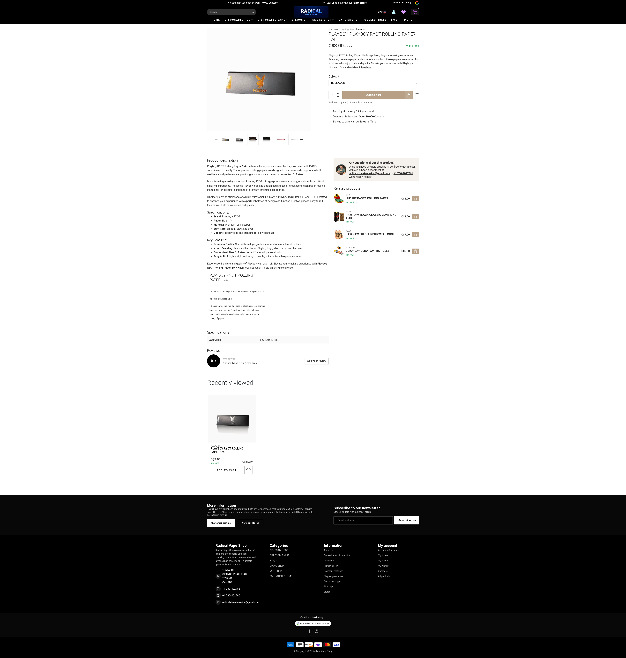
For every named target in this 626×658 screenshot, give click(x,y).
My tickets (383, 560)
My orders (383, 555)
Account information (388, 550)
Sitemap (328, 586)
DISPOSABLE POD (238, 20)
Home (215, 20)
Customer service (221, 523)
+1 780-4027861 (403, 173)
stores (327, 591)
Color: (333, 76)
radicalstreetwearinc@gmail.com (369, 173)
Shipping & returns (333, 576)
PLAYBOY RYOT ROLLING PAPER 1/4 (227, 450)
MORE (408, 20)
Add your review (316, 360)
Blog (408, 2)
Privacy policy (331, 566)
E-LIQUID (299, 20)
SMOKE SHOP (322, 20)
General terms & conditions (338, 555)
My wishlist (383, 566)
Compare (247, 461)
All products (384, 576)
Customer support (333, 581)
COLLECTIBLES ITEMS (380, 20)
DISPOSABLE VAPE (271, 20)
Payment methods (333, 571)
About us (398, 2)
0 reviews (360, 29)
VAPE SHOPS (348, 20)
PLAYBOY (333, 30)
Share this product (359, 102)
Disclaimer (329, 560)
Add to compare (337, 102)
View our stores (250, 523)
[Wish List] (403, 12)
